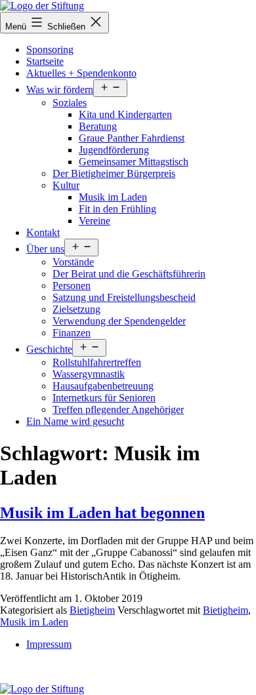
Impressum (49, 644)
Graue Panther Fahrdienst (131, 138)
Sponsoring (50, 49)
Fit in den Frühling (117, 208)
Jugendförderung (114, 149)
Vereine (94, 220)
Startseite (45, 61)
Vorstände (73, 262)
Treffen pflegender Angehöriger (118, 409)
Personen (72, 285)
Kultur (66, 185)
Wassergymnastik (89, 374)
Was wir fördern (59, 89)
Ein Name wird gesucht (75, 421)
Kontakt (43, 232)
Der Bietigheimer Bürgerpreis (114, 173)
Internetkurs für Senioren (104, 397)
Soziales (70, 102)
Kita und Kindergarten (125, 114)
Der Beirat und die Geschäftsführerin (129, 273)
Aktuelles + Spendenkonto (81, 73)
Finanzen (72, 332)
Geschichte (49, 349)
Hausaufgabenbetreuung (103, 385)
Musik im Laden (113, 197)
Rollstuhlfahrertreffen (97, 362)
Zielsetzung (76, 309)
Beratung (98, 126)
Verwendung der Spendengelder (119, 321)
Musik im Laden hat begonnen (102, 512)
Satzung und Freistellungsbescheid (124, 297)
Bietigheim (92, 610)
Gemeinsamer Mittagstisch (133, 161)
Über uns (45, 248)
